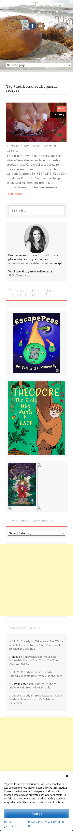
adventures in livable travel (28, 263)
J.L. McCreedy (57, 114)
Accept (36, 813)
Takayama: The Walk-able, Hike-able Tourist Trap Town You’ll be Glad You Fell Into (36, 644)
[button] (67, 776)
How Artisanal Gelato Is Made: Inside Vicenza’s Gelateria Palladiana (35, 699)
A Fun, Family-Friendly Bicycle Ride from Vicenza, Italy (35, 674)
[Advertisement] (36, 580)
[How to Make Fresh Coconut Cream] (36, 122)
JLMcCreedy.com (20, 275)
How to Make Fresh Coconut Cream (31, 148)
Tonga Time (46, 255)
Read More (14, 194)
